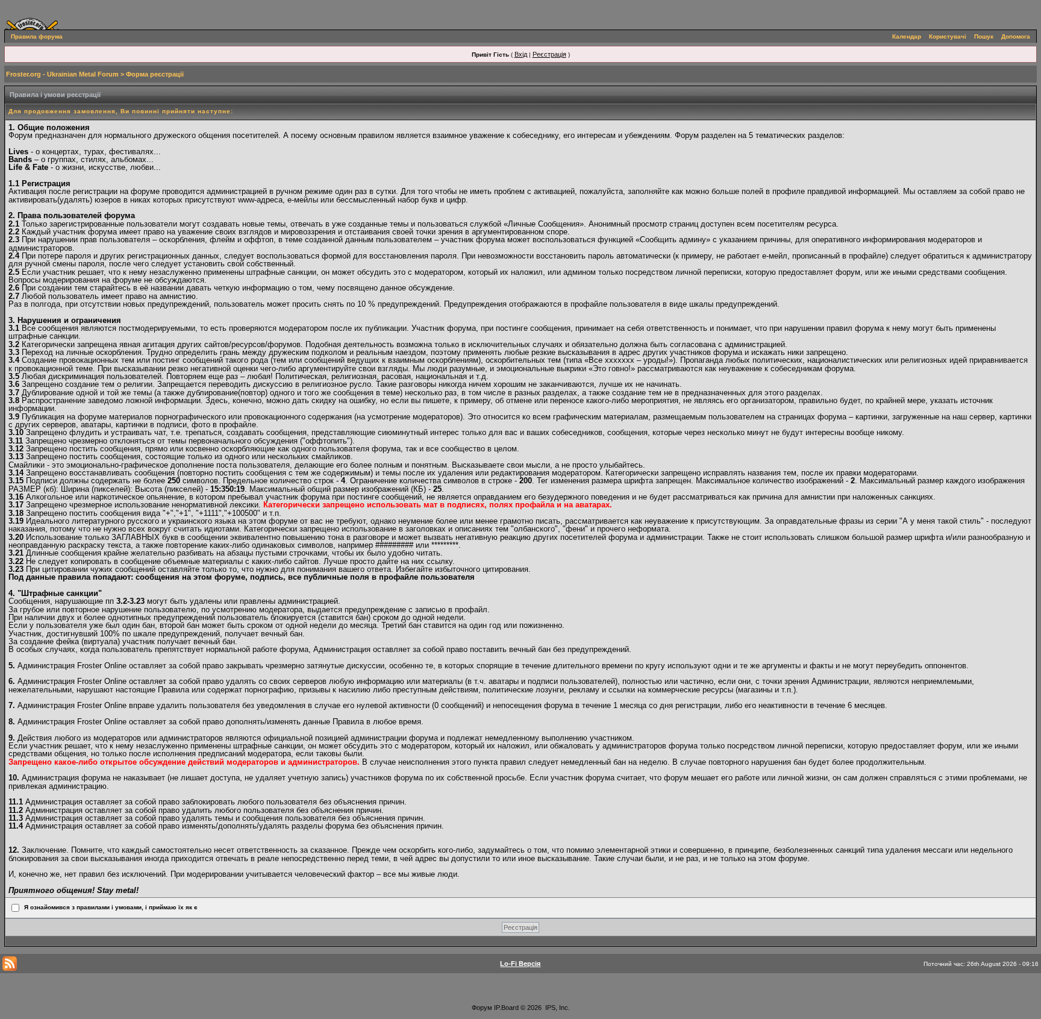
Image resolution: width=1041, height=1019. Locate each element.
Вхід (520, 54)
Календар (906, 36)
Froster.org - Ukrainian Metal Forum (62, 74)
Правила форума (37, 36)
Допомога (1015, 36)
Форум (482, 1007)
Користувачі (947, 36)
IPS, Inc (556, 1007)
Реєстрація (549, 54)
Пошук (983, 36)
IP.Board (506, 1007)
